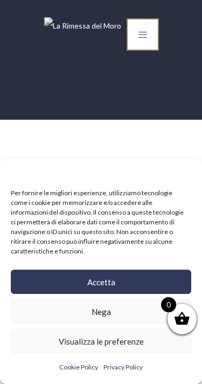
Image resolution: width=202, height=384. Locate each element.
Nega (101, 312)
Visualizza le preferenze (101, 341)
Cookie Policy (78, 367)
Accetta (101, 282)
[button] (185, 172)
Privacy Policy (123, 367)
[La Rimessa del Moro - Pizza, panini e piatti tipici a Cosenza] (82, 26)
